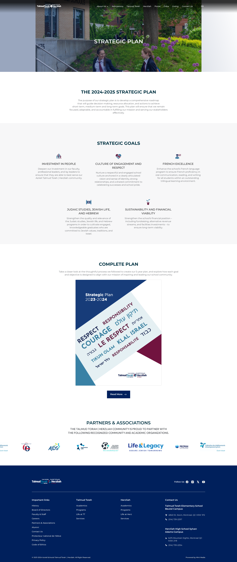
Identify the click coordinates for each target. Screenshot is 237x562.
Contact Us (187, 6)
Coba (166, 6)
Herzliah (147, 6)
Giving (175, 6)
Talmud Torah (133, 6)
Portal (157, 6)
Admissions (117, 6)
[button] (102, 6)
